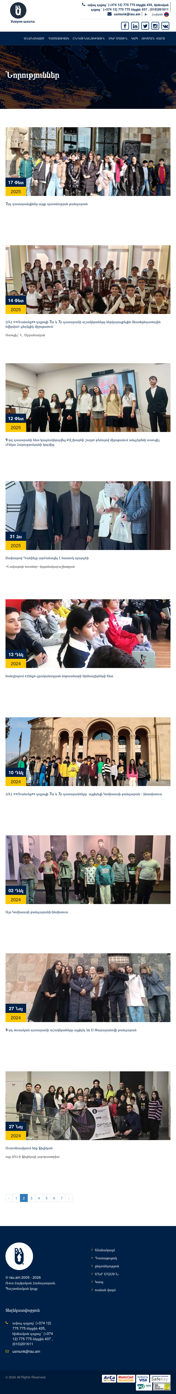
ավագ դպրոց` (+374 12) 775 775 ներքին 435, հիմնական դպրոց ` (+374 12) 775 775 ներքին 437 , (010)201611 (128, 6)
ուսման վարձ (153, 38)
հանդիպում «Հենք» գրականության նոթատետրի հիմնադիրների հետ (59, 676)
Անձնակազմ (34, 38)
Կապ (134, 38)
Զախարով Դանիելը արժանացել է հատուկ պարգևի (47, 558)
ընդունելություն (89, 38)
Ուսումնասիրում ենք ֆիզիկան (29, 1148)
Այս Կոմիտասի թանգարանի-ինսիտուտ (37, 912)
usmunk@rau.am (127, 14)
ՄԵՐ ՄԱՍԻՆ (118, 38)
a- (146, 14)
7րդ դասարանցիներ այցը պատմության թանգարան (47, 204)
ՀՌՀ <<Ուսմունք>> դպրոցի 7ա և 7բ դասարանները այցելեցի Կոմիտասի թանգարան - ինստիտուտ (84, 794)
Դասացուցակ (58, 38)
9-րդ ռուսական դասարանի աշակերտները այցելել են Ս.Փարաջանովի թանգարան (71, 1030)
